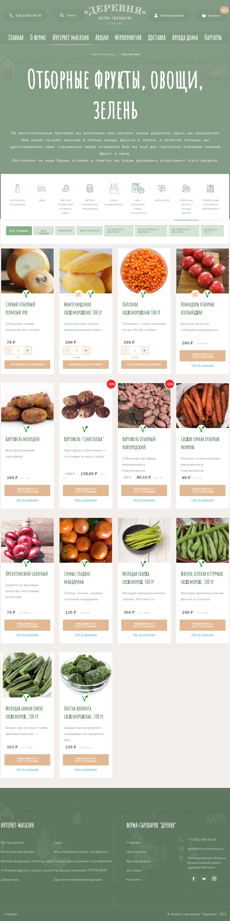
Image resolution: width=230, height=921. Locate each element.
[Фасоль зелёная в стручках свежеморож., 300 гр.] (202, 540)
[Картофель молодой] (27, 405)
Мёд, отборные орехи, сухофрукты (138, 207)
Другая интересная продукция (89, 204)
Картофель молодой (23, 438)
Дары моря (162, 200)
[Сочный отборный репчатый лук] (27, 270)
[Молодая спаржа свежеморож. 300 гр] (144, 540)
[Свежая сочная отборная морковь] (202, 405)
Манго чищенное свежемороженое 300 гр (83, 308)
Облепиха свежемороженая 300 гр (141, 308)
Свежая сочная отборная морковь (200, 443)
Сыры (41, 200)
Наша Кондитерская (113, 202)
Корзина (217, 13)
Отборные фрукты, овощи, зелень (186, 207)
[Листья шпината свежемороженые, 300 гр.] (86, 675)
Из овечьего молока (181, 230)
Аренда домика (138, 861)
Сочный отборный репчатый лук (20, 308)
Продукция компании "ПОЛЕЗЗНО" (81, 870)
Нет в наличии (203, 365)
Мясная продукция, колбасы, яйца (66, 207)
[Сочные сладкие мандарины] (86, 540)
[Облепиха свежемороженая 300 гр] (144, 270)
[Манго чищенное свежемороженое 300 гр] (86, 270)
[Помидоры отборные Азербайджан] (202, 270)
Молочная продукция (17, 202)
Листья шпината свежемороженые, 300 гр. (84, 712)
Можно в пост (210, 230)
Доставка (134, 870)
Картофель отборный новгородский (139, 443)
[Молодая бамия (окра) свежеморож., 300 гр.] (27, 675)
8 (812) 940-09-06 (28, 15)
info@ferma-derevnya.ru (206, 849)
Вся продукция (12, 842)
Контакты (133, 879)
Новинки (65, 230)
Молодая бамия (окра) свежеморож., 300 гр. (24, 712)
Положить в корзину (27, 364)
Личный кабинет (172, 15)
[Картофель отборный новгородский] (144, 405)
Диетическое (90, 230)
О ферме (133, 842)
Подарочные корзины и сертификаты (210, 204)
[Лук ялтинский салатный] (27, 540)
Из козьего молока (116, 230)
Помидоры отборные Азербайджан (198, 308)
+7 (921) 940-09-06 (202, 839)
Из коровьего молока (148, 230)
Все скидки (43, 232)
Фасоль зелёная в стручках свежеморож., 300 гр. (202, 577)
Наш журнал (136, 852)
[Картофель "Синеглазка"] (86, 405)
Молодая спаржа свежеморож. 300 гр (138, 577)
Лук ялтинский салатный (27, 573)
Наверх (11, 914)
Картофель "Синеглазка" (84, 438)
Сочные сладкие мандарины (77, 577)
